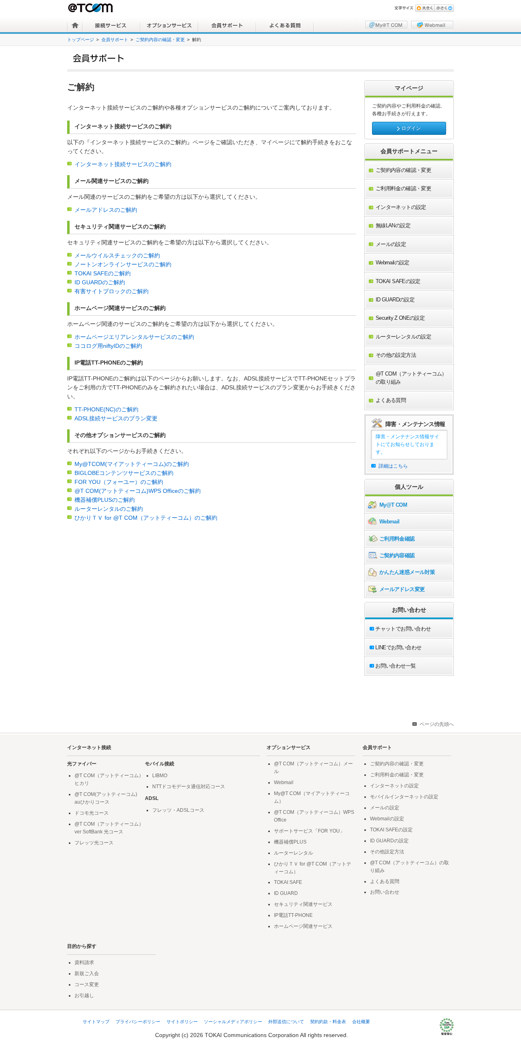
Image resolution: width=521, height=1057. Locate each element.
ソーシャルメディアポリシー (233, 1021)
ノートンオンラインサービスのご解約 (122, 265)
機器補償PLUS (290, 842)
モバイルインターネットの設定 (404, 797)
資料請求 (84, 962)
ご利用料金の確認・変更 (397, 775)
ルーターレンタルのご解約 (108, 509)
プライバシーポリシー (138, 1021)
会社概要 (361, 1021)
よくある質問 (284, 25)
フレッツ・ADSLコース (178, 810)
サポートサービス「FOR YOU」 (309, 831)
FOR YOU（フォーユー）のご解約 (118, 482)
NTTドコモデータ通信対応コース (188, 786)
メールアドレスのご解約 (105, 210)
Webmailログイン (432, 24)
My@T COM (393, 505)
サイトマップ (96, 1021)
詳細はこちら (393, 466)
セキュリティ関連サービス (303, 904)
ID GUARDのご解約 (99, 282)
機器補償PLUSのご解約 (104, 500)
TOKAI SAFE (288, 882)
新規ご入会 (86, 973)
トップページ (80, 39)
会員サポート (227, 25)
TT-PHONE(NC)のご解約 (106, 410)
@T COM (91, 7)
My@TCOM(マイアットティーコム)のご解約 (131, 464)
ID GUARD (286, 893)
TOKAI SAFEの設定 (391, 830)
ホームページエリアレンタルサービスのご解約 (134, 337)
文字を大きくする (424, 8)
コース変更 (86, 984)
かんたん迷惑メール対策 (407, 572)
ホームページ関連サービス (303, 926)
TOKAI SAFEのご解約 (102, 273)
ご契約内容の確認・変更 (160, 39)
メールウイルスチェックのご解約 (117, 256)
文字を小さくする (444, 8)
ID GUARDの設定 (389, 841)
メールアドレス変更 (402, 589)
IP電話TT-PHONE (293, 915)
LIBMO (159, 775)
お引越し (84, 995)
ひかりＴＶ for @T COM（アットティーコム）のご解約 (145, 518)
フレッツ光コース (94, 843)
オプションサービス (169, 25)
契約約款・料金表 (328, 1021)
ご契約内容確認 (397, 555)
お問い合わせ (384, 892)
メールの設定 (384, 808)
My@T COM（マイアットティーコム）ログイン (386, 24)
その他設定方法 (387, 852)
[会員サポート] (263, 58)
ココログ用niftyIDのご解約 (108, 346)
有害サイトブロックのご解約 (111, 291)
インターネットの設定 (394, 786)
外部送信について (286, 1021)
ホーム (75, 25)
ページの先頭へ (437, 724)
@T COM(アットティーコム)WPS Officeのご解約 (137, 491)
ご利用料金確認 (397, 539)
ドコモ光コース (91, 813)
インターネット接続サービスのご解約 (122, 164)
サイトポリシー (182, 1021)
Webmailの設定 (387, 819)
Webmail (389, 522)
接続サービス (111, 25)
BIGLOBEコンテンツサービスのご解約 (123, 473)
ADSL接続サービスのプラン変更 (116, 418)
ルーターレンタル (293, 853)
